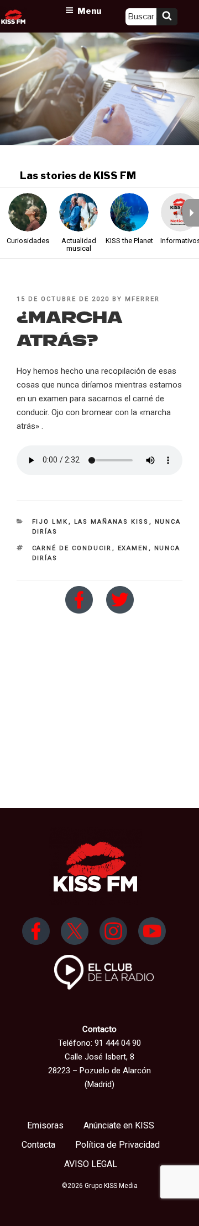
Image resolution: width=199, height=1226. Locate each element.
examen (133, 548)
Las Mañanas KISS (111, 521)
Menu (89, 11)
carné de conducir (72, 548)
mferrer (142, 299)
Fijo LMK (50, 521)
